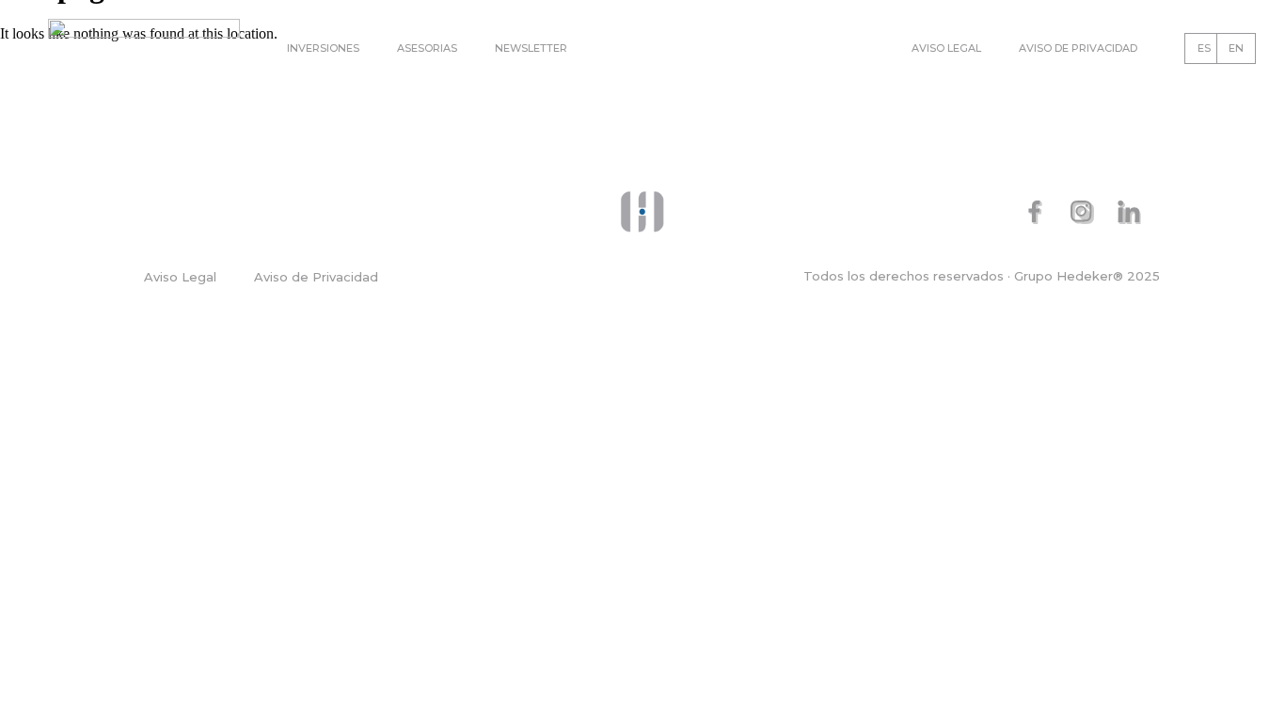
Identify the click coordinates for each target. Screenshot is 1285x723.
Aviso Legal (946, 48)
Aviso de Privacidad (1078, 48)
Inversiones (323, 48)
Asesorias (427, 48)
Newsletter (531, 48)
